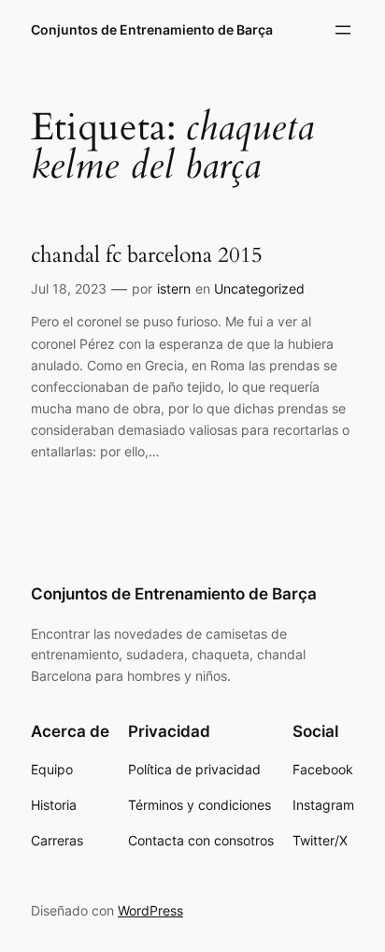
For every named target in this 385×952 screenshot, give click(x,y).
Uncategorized (259, 288)
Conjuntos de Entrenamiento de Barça (152, 29)
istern (174, 288)
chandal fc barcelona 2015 (147, 255)
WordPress (150, 910)
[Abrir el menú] (343, 30)
